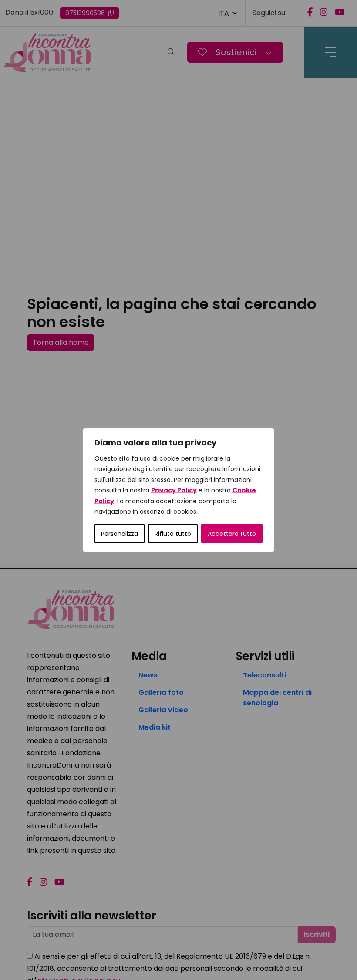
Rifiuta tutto (173, 533)
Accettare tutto (232, 533)
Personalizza (119, 533)
